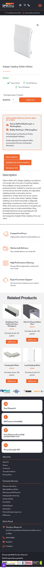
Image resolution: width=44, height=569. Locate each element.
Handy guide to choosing (11, 496)
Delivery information (9, 486)
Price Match (6, 502)
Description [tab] (12, 157)
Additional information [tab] (18, 162)
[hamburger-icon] (40, 6)
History (5, 465)
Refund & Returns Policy (10, 489)
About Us (6, 462)
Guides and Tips (8, 499)
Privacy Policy (7, 475)
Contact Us (6, 468)
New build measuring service (12, 512)
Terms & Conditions (9, 472)
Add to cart (30, 100)
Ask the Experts (8, 506)
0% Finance (6, 515)
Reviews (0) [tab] (12, 167)
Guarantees (6, 509)
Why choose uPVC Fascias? (11, 492)
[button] (38, 25)
